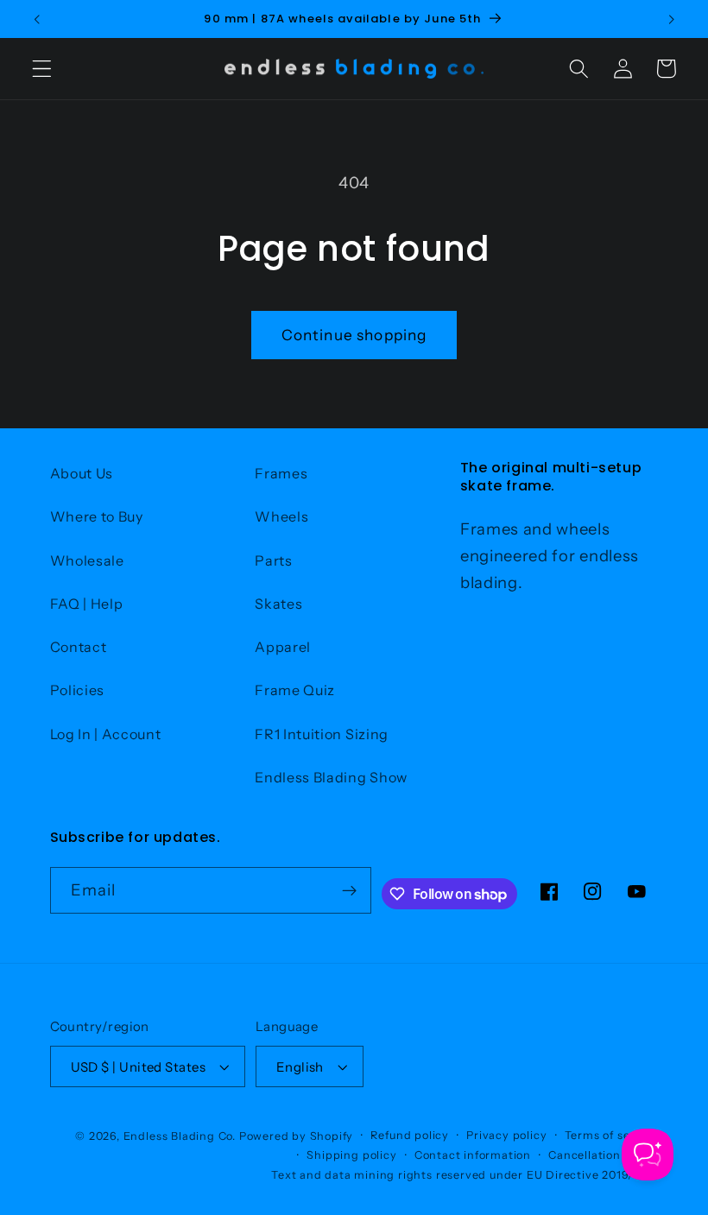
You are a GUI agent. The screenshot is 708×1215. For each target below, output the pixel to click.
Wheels (281, 516)
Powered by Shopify (296, 1136)
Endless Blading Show (331, 777)
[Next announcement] (671, 19)
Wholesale (87, 560)
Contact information (472, 1155)
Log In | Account (105, 734)
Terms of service (612, 1135)
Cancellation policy (603, 1155)
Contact (78, 646)
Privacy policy (506, 1135)
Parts (273, 560)
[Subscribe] (349, 890)
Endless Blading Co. (179, 1136)
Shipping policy (351, 1155)
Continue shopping (354, 335)
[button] (42, 69)
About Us (82, 473)
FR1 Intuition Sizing (322, 734)
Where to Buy (96, 516)
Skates (278, 603)
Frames (281, 473)
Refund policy (409, 1135)
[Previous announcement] (37, 19)
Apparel (283, 646)
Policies (77, 690)
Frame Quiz (295, 690)
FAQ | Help (86, 603)
